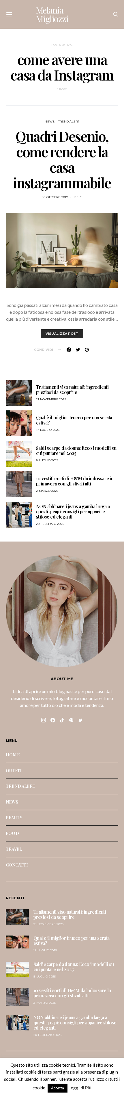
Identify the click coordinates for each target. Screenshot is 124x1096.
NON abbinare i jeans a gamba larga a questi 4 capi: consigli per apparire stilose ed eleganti (73, 511)
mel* (78, 197)
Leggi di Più (79, 1087)
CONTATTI (17, 865)
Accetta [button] (57, 1088)
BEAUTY (14, 817)
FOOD (12, 833)
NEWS (49, 121)
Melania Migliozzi (52, 14)
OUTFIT (14, 770)
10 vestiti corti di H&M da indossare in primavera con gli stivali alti (75, 481)
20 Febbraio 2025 (50, 524)
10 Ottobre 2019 (55, 197)
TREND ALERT (68, 121)
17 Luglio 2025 (48, 430)
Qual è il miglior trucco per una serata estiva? (74, 420)
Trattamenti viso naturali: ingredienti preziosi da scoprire (72, 389)
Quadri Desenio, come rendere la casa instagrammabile (62, 159)
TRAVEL (14, 849)
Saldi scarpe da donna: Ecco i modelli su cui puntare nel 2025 (76, 450)
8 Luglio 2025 (47, 460)
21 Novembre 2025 (51, 399)
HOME (13, 755)
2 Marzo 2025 (47, 491)
